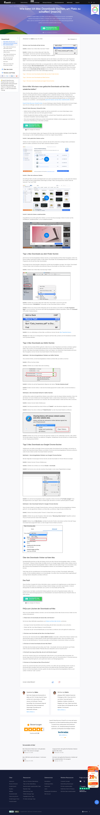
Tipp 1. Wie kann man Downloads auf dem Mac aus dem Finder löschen (41, 74)
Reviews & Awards (13, 783)
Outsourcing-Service (13, 796)
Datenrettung (24, 2)
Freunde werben (13, 801)
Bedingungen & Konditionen (50, 791)
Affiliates (11, 791)
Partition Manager (35, 2)
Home (10, 6)
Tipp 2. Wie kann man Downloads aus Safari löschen (36, 77)
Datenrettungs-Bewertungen (67, 783)
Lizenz (45, 788)
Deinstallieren (47, 781)
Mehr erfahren (30, 711)
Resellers (11, 788)
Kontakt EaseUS (12, 786)
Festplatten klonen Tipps (28, 796)
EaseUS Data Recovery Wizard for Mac (32, 103)
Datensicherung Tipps (28, 791)
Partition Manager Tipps (28, 793)
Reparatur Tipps (26, 788)
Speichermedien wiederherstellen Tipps (32, 786)
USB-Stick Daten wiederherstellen (68, 791)
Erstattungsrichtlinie (48, 783)
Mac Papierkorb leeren (65, 332)
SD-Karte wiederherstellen (66, 786)
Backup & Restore (47, 2)
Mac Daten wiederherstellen (21, 6)
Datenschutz (47, 786)
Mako (36, 692)
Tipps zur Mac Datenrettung (29, 783)
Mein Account (47, 793)
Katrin (32, 38)
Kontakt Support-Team (14, 799)
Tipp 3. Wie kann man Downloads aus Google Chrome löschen (38, 81)
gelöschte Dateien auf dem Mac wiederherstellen (57, 99)
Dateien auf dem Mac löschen (53, 621)
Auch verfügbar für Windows (50, 32)
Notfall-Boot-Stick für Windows (67, 788)
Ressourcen (27, 777)
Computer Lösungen (65, 781)
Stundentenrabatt (13, 793)
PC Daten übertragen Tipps (29, 799)
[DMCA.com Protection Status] (17, 811)
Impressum (11, 781)
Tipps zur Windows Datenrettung (30, 781)
